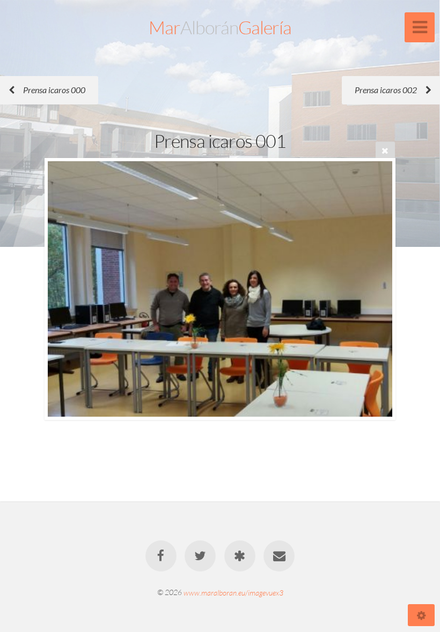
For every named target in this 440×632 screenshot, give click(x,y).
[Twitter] (200, 555)
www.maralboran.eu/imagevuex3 (233, 592)
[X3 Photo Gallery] (239, 555)
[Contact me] (279, 555)
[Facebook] (161, 555)
